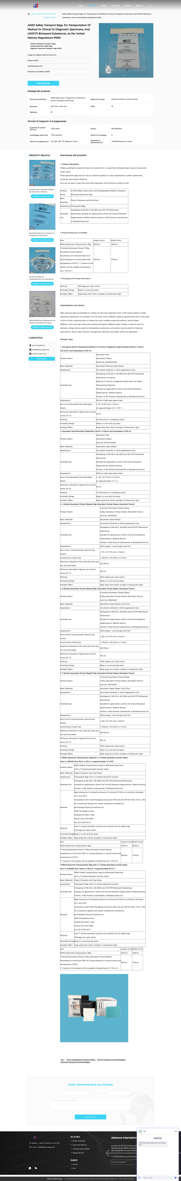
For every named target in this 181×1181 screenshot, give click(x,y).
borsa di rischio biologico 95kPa (50, 15)
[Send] (175, 1177)
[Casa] (36, 5)
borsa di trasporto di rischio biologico (111, 1060)
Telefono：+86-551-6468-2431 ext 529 (45, 1143)
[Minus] (176, 1131)
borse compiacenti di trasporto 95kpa (81, 1060)
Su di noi (115, 5)
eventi (128, 5)
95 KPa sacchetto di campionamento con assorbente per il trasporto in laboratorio (41, 279)
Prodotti (92, 5)
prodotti (39, 14)
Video (103, 5)
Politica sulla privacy (54, 1179)
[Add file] (139, 1177)
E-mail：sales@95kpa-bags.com (43, 1147)
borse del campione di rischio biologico (75, 1062)
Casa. (80, 5)
